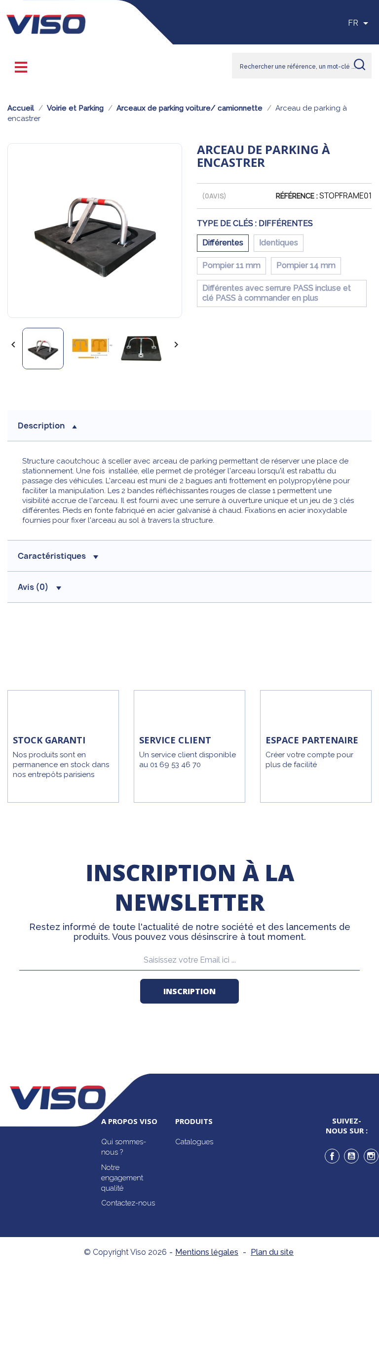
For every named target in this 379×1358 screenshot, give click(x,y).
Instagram (371, 1156)
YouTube (351, 1156)
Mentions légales (206, 1252)
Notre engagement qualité (122, 1178)
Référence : (297, 196)
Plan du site (272, 1252)
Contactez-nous (128, 1203)
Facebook (332, 1156)
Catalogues (194, 1141)
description (41, 425)
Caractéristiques (52, 555)
